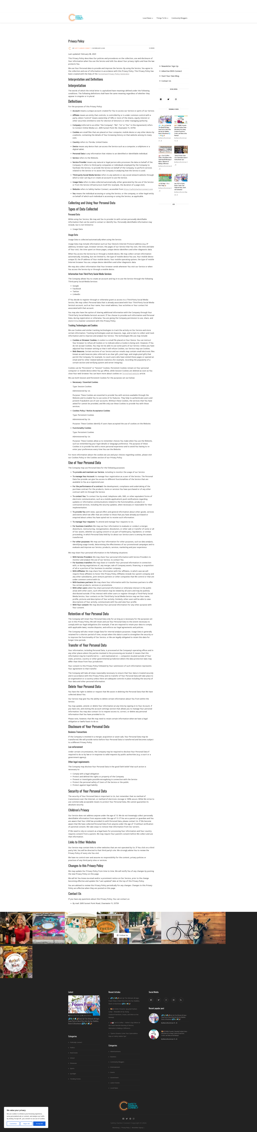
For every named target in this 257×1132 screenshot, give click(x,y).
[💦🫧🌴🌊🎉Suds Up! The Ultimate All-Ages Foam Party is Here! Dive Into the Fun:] (165, 120)
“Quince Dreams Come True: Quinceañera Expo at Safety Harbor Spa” (180, 157)
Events (112, 1072)
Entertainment (115, 1067)
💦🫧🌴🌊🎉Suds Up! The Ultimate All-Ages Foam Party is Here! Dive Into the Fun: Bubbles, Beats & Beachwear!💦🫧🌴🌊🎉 (165, 130)
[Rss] (181, 1000)
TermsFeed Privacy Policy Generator (113, 74)
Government (114, 1078)
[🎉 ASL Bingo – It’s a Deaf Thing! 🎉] (165, 178)
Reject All (26, 1124)
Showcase (73, 1063)
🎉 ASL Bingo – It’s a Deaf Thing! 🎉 (164, 184)
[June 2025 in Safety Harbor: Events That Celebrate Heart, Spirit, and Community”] (181, 178)
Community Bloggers (179, 18)
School (72, 1058)
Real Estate (74, 1053)
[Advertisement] (128, 6)
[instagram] (176, 99)
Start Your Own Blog (170, 76)
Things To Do (161, 18)
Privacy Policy (125, 1127)
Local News (147, 18)
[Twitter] (168, 99)
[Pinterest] (173, 1000)
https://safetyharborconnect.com (138, 189)
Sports (72, 1068)
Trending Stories (75, 1079)
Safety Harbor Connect (82, 48)
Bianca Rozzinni (75, 1015)
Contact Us (166, 81)
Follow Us (123, 935)
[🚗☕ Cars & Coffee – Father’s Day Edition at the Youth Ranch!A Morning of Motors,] (165, 150)
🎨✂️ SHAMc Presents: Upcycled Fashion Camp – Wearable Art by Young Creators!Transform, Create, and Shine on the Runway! (180, 130)
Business (113, 1057)
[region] (26, 1117)
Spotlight (73, 1074)
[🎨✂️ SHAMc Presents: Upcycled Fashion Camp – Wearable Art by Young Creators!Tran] (181, 120)
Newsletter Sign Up (169, 66)
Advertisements (115, 1051)
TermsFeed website (130, 373)
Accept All (39, 1124)
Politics (72, 1048)
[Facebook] (161, 99)
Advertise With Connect (171, 71)
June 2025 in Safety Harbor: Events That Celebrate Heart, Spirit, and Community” (180, 186)
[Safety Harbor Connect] (128, 1103)
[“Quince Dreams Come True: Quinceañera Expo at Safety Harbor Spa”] (181, 150)
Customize (13, 1124)
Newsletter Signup (137, 1127)
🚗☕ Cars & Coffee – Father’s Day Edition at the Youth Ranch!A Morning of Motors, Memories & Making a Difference (165, 159)
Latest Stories (87, 1015)
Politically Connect (76, 1042)
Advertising (115, 1127)
